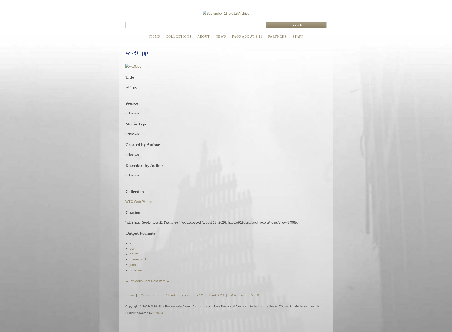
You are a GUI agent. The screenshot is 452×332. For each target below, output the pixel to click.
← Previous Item (137, 281)
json (133, 265)
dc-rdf (134, 254)
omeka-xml (138, 270)
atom (133, 243)
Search (296, 25)
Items (154, 36)
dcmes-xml (138, 259)
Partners (277, 36)
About (203, 36)
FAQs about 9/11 (247, 36)
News (221, 36)
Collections (178, 36)
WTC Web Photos (138, 202)
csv (132, 248)
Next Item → (160, 281)
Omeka (158, 313)
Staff (297, 36)
